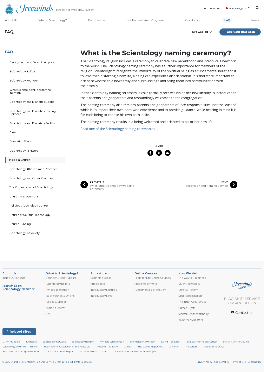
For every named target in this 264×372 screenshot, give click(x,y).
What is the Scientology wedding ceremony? (112, 187)
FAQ (227, 20)
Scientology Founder (23, 80)
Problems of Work (145, 284)
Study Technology (189, 284)
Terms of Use (238, 361)
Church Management (23, 196)
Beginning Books (101, 278)
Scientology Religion (83, 341)
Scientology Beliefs (22, 71)
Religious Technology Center (28, 205)
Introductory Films (101, 296)
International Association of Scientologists (67, 346)
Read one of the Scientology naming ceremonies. (118, 128)
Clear (13, 132)
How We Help (188, 273)
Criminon (174, 346)
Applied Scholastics (213, 346)
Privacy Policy (204, 361)
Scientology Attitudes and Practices (33, 169)
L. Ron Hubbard (11, 341)
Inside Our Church (13, 278)
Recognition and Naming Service (206, 185)
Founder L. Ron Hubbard (61, 278)
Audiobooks (98, 284)
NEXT (224, 182)
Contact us (213, 8)
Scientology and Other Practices (31, 178)
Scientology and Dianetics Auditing (33, 123)
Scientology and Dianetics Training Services (32, 112)
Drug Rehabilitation (190, 296)
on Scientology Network (18, 287)
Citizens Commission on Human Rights (135, 351)
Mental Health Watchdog (193, 314)
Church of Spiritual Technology (29, 214)
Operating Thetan (21, 141)
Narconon (191, 346)
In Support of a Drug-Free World (20, 351)
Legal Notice (255, 361)
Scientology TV (237, 8)
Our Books (192, 20)
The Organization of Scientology (31, 187)
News (255, 20)
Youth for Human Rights (93, 351)
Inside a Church (19, 159)
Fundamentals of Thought (150, 290)
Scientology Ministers (23, 150)
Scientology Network (54, 341)
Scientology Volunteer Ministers (20, 346)
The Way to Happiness (192, 278)
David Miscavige (170, 341)
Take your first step (240, 31)
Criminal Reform (188, 290)
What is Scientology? (52, 20)
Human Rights (187, 308)
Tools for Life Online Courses (152, 278)
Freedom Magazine (107, 346)
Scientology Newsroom (142, 341)
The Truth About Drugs (192, 302)
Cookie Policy (221, 361)
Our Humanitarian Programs (145, 20)
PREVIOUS (97, 182)
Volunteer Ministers (190, 320)
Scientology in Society (24, 233)
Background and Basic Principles (31, 62)
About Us (11, 20)
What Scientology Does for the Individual (30, 91)
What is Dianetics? (57, 290)
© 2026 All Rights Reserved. (47, 361)
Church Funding (20, 224)
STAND (128, 346)
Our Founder (96, 20)
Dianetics (31, 341)
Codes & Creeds (56, 302)
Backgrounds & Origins (60, 296)
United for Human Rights (59, 351)
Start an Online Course (236, 341)
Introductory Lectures (104, 290)
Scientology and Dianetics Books (31, 101)
